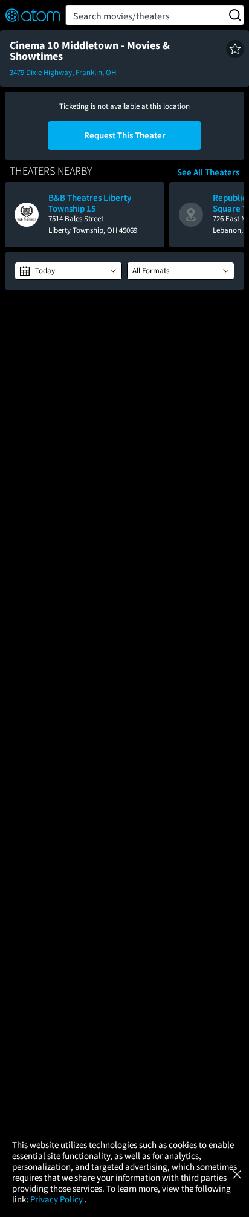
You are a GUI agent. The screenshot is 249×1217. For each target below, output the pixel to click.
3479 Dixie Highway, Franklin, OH (63, 72)
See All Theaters (208, 172)
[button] (235, 49)
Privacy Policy (57, 1199)
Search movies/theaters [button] (121, 16)
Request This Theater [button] (125, 135)
